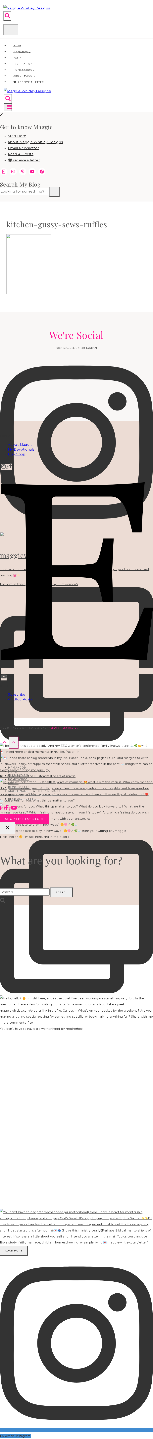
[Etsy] (77, 671)
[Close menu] (0, 755)
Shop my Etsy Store (24, 819)
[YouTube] (4, 677)
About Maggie (20, 445)
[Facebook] (10, 467)
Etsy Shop (16, 454)
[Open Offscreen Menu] (10, 29)
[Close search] (7, 828)
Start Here (17, 136)
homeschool (18, 779)
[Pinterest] (7, 467)
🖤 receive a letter (28, 81)
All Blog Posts (20, 699)
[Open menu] (8, 107)
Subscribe (16, 694)
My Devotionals (21, 449)
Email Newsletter (23, 148)
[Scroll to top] (4, 742)
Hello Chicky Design (63, 727)
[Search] (54, 192)
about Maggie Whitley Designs (35, 142)
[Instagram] (3, 467)
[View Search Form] (7, 16)
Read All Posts (20, 154)
